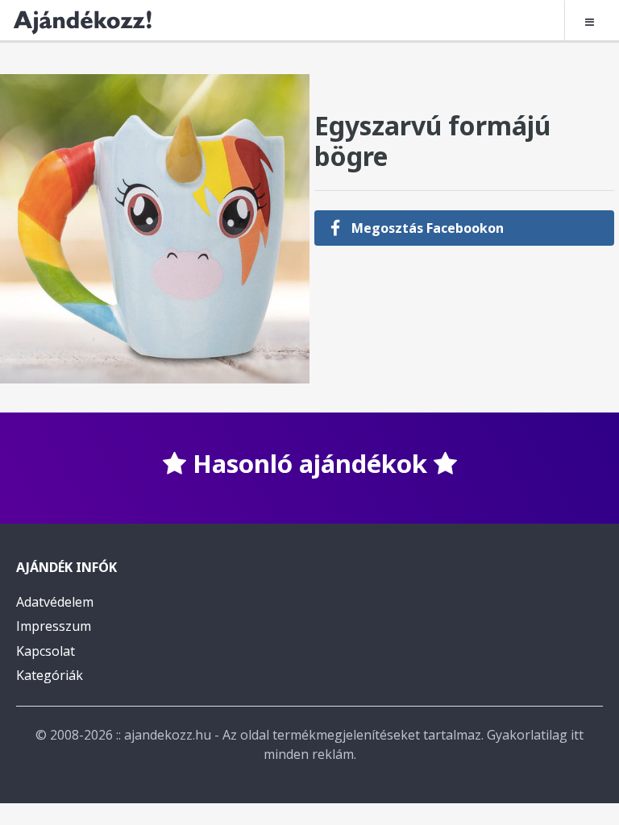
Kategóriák (49, 675)
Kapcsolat (45, 651)
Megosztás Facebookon (426, 228)
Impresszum (53, 626)
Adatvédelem (54, 602)
